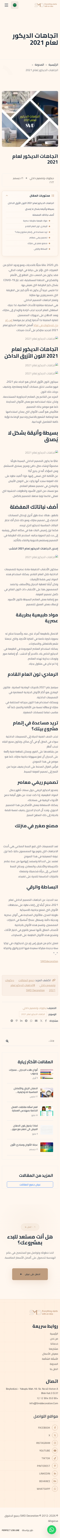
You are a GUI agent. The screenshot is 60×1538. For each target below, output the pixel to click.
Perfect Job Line (10, 1530)
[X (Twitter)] (41, 1021)
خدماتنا (54, 1343)
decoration (52, 961)
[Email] (36, 1021)
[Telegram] (26, 1021)
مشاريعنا (53, 1348)
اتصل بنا (54, 1369)
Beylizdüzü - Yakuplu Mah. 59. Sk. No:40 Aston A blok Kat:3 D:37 (32, 1390)
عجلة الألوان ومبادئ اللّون (24, 1144)
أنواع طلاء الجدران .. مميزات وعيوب (23, 1071)
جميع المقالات (26, 980)
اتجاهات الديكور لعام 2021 (33, 1014)
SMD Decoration (35, 990)
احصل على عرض (32, 1274)
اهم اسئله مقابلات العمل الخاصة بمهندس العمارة (24, 1109)
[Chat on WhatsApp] (51, 1529)
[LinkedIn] (21, 1021)
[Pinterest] (17, 1021)
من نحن (54, 1338)
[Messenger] (12, 1021)
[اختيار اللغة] (14, 5)
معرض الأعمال (50, 1353)
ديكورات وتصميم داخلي (35, 1008)
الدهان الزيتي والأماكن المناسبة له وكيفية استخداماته (26, 1092)
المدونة (39, 64)
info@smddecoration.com (43, 1403)
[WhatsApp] (31, 1021)
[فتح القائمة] (6, 5)
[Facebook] (46, 1021)
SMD (43, 961)
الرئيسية (53, 64)
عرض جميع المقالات (30, 1184)
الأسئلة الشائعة (50, 1358)
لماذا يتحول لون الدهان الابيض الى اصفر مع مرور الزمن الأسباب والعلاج (25, 1129)
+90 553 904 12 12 (47, 1398)
